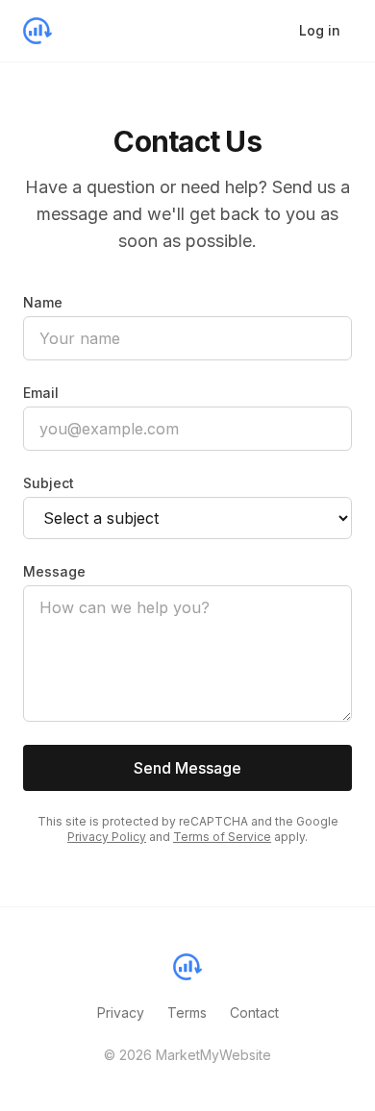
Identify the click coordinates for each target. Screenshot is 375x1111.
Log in (319, 30)
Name (42, 302)
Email (41, 392)
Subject (48, 483)
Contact (254, 1012)
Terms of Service (222, 836)
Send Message (187, 768)
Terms (187, 1012)
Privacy (120, 1012)
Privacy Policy (106, 836)
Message (54, 571)
